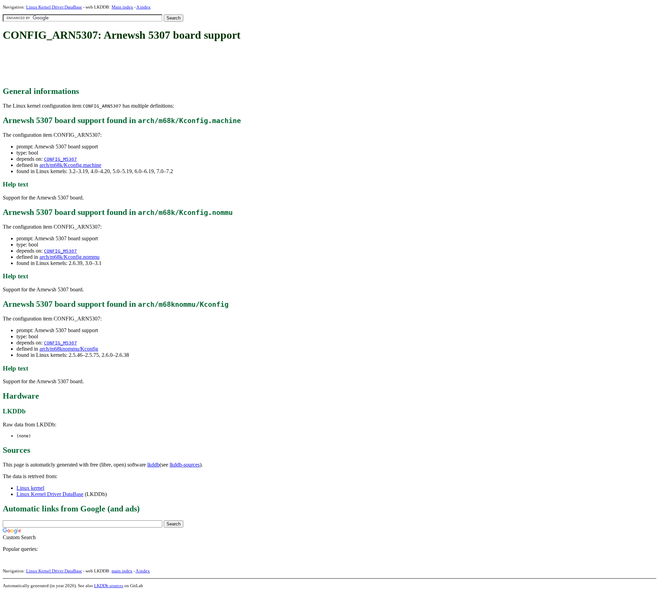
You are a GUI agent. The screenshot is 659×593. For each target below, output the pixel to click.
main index (122, 570)
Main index (122, 7)
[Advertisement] (128, 64)
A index (143, 7)
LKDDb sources (108, 585)
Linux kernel (30, 488)
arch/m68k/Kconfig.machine (70, 165)
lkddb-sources (185, 465)
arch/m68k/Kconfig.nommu (69, 257)
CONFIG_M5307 (60, 159)
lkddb (153, 465)
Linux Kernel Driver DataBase (54, 7)
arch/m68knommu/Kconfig (68, 349)
